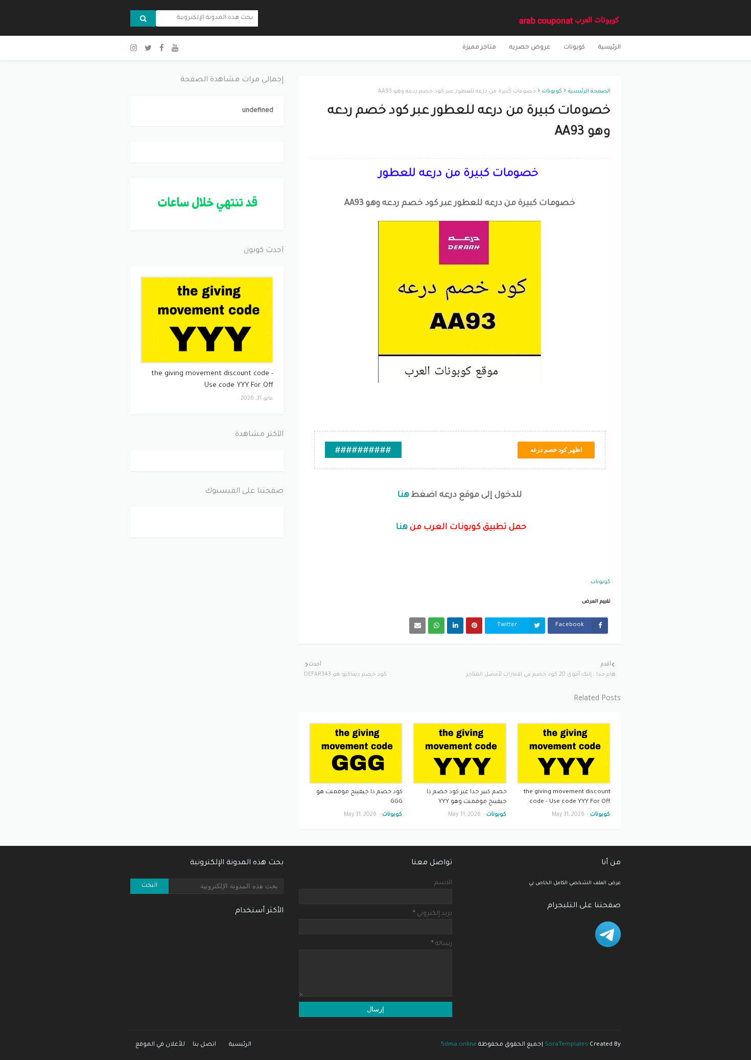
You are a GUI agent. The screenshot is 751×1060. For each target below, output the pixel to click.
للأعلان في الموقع (160, 1045)
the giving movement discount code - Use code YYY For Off (567, 797)
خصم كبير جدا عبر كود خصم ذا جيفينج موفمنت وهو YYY (466, 797)
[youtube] (175, 49)
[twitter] (148, 49)
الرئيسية (240, 1045)
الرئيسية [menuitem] (609, 47)
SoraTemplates (566, 1045)
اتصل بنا (204, 1045)
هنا (403, 495)
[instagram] (134, 49)
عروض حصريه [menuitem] (529, 47)
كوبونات (552, 91)
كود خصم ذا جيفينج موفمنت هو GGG (359, 797)
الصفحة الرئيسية (589, 91)
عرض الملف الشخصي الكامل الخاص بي (575, 883)
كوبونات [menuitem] (574, 47)
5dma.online (459, 1045)
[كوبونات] (206, 319)
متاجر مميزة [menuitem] (479, 47)
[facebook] (162, 49)
